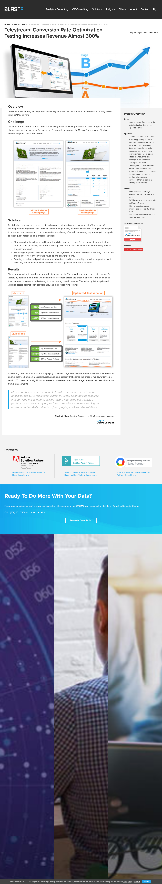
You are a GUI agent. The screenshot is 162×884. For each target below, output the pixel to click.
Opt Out (137, 882)
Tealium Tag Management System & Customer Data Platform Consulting (80, 473)
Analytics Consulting (57, 9)
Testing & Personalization (134, 249)
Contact (145, 9)
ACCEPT (146, 882)
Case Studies (18, 24)
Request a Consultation (81, 520)
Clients (122, 9)
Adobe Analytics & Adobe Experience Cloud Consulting (28, 473)
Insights (110, 9)
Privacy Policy (127, 882)
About (133, 9)
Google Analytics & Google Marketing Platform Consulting (133, 473)
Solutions (97, 9)
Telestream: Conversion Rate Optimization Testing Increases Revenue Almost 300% (68, 24)
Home (7, 24)
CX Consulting (80, 9)
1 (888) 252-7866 (17, 512)
